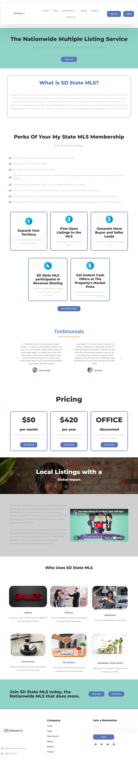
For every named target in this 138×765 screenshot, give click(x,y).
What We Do (68, 11)
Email (95, 726)
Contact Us (71, 17)
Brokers (94, 11)
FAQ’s (55, 11)
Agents (84, 11)
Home (46, 11)
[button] (17, 358)
